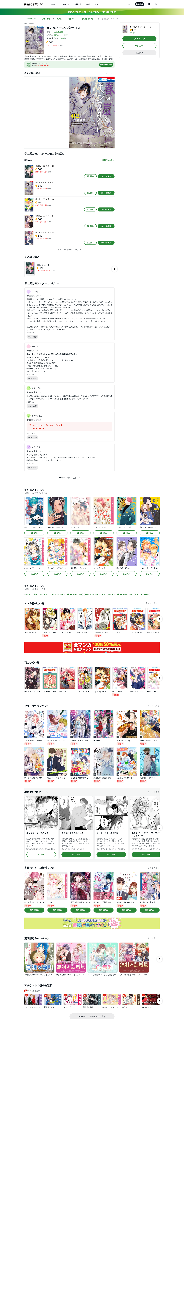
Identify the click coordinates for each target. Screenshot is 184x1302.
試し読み (90, 176)
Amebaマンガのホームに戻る (92, 1016)
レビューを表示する (39, 428)
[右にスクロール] (112, 73)
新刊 (88, 4)
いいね (33, 337)
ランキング (65, 4)
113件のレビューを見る (68, 477)
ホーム (53, 4)
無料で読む (76, 854)
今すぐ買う (139, 45)
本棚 (96, 4)
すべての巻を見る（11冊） (68, 249)
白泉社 (56, 35)
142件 (62, 38)
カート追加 (141, 38)
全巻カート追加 (106, 64)
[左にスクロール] (106, 73)
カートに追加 (106, 176)
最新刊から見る (108, 160)
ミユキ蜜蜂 (58, 31)
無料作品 (77, 4)
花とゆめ (65, 35)
